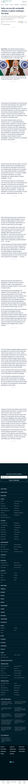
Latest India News (6, 699)
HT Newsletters (22, 749)
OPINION (3, 612)
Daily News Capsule (5, 477)
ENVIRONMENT (4, 605)
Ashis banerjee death (5, 666)
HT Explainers (17, 694)
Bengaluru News (4, 523)
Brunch (15, 573)
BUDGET (2, 602)
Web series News (4, 551)
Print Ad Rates (13, 751)
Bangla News (16, 690)
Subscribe (24, 1)
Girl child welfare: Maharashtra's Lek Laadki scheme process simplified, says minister (20, 709)
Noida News (16, 534)
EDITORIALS (3, 615)
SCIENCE (2, 609)
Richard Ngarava (4, 515)
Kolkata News (3, 532)
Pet (1, 582)
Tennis (15, 630)
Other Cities (16, 539)
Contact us (12, 746)
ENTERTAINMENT (4, 542)
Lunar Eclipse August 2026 (19, 677)
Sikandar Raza (17, 510)
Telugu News (3, 692)
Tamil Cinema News (18, 547)
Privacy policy (3, 749)
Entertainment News (5, 690)
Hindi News (16, 692)
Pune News (16, 536)
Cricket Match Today (18, 501)
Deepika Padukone (17, 670)
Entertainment (23, 4)
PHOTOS (2, 595)
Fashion (2, 575)
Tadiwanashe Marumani (5, 517)
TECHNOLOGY (4, 622)
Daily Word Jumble (4, 657)
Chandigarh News (4, 525)
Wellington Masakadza (18, 512)
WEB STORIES (4, 585)
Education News (17, 567)
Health (2, 577)
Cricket (11, 4)
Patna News (3, 536)
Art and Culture (4, 573)
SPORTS (2, 625)
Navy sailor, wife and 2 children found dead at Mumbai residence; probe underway (6, 715)
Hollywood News (17, 544)
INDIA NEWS (3, 495)
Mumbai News (4, 534)
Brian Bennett (17, 515)
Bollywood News (4, 544)
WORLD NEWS (4, 492)
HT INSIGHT (3, 639)
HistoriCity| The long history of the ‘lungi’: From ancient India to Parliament (20, 702)
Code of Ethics (22, 751)
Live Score (3, 503)
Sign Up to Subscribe (14, 480)
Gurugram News (17, 527)
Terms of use (21, 746)
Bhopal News (16, 523)
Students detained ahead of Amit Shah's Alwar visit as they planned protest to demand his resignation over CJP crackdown (7, 722)
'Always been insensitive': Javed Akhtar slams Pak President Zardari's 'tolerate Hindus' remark (7, 703)
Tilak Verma (16, 508)
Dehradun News (17, 525)
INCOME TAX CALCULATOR (6, 660)
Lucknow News (17, 532)
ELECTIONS (3, 642)
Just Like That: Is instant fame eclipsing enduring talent (6, 708)
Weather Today (13, 749)
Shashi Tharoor (4, 668)
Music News (3, 547)
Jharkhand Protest (17, 666)
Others (2, 632)
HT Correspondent (6, 24)
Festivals (15, 575)
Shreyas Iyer (16, 503)
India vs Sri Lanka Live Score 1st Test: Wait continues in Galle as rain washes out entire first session (6, 739)
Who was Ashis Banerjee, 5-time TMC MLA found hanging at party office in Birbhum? (6, 729)
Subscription (3, 751)
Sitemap (2, 753)
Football (15, 628)
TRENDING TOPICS (5, 681)
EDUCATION (3, 560)
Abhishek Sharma (4, 508)
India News (16, 4)
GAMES (2, 652)
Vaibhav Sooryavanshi (5, 510)
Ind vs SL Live (3, 673)
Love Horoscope (4, 677)
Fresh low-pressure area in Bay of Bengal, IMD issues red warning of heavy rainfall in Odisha (20, 715)
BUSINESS (3, 592)
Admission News (4, 562)
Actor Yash (16, 668)
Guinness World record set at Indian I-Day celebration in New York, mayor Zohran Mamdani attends (20, 729)
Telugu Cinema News (5, 549)
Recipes (15, 577)
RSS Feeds (12, 753)
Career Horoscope (17, 675)
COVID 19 (3, 649)
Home (2, 4)
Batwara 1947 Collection (6, 675)
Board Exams (16, 562)
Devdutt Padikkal (17, 673)
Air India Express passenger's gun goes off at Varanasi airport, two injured (20, 721)
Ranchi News (3, 539)
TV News (16, 549)
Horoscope (3, 557)
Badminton (3, 628)
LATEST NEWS (4, 489)
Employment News (18, 565)
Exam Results (3, 567)
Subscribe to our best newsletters (14, 474)
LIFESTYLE (3, 570)
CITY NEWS (3, 520)
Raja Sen (2, 670)
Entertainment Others (18, 551)
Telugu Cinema (17, 687)
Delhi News (3, 527)
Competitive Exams (4, 565)
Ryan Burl (3, 512)
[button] (1, 1)
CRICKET (2, 499)
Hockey (2, 630)
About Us (2, 746)
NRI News (3, 694)
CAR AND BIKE (4, 619)
